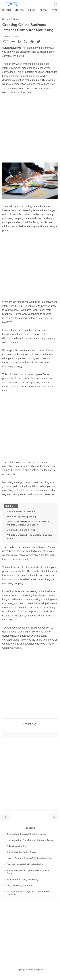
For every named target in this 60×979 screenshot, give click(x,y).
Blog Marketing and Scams (21, 530)
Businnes (6, 10)
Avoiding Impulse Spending (21, 516)
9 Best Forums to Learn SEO (22, 511)
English (31, 10)
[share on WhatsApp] (27, 42)
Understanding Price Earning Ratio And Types (30, 840)
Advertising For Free (17, 846)
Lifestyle (19, 10)
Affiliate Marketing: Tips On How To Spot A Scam (29, 536)
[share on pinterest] (33, 42)
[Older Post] (54, 817)
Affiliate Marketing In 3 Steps (21, 852)
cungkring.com (36, 969)
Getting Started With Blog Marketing (25, 864)
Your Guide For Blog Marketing (22, 879)
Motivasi (43, 10)
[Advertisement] (30, 129)
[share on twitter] (40, 42)
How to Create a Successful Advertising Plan (29, 858)
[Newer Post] (6, 817)
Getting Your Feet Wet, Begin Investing (26, 834)
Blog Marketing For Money (20, 885)
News (54, 10)
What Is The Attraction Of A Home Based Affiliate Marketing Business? (28, 523)
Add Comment (11, 36)
